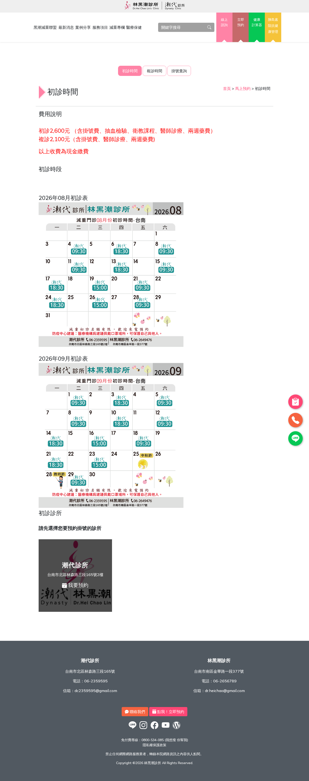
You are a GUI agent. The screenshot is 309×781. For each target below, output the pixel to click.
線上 (224, 22)
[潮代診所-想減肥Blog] (176, 728)
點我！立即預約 (170, 711)
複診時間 (154, 70)
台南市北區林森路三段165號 (90, 671)
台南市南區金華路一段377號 (219, 671)
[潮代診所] (132, 728)
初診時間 (130, 70)
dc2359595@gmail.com (96, 690)
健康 (257, 22)
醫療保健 (134, 27)
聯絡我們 (137, 711)
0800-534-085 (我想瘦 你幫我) (164, 740)
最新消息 (66, 27)
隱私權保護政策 (154, 745)
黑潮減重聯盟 (45, 27)
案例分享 (83, 27)
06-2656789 (225, 681)
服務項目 (100, 27)
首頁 (227, 88)
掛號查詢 (179, 70)
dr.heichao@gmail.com (225, 690)
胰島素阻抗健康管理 (273, 25)
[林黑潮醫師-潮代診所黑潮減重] (144, 728)
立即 (240, 22)
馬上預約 (243, 88)
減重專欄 (117, 27)
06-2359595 (96, 681)
